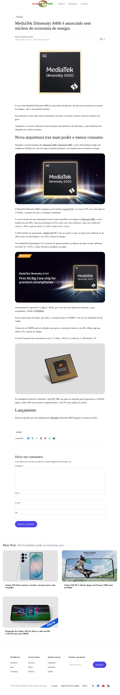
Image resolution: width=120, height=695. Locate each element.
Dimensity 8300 (88, 219)
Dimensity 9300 (49, 145)
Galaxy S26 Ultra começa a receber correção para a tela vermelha (30, 586)
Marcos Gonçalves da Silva (24, 37)
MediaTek (55, 418)
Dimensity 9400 (65, 145)
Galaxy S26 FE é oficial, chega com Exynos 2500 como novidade (88, 586)
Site (16, 512)
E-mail (18, 503)
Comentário (19, 466)
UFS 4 (44, 307)
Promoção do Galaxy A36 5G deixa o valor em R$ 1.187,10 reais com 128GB (27, 632)
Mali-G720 (48, 233)
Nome (17, 493)
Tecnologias (19, 17)
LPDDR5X (39, 311)
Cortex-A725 (68, 209)
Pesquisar (99, 665)
